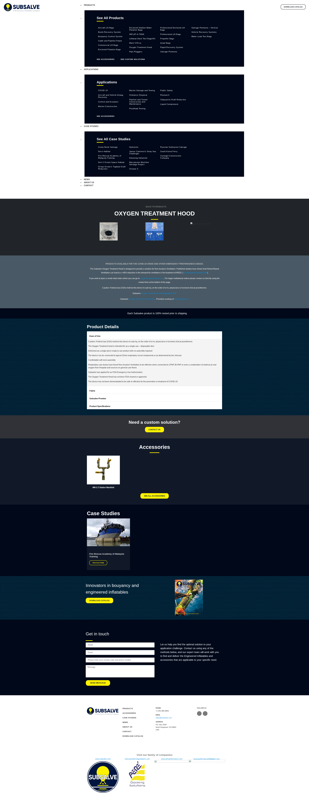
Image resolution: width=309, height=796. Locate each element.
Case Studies (91, 126)
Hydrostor (134, 147)
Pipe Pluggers (135, 52)
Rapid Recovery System (171, 47)
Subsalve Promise (97, 399)
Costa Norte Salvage (108, 147)
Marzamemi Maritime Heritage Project (139, 163)
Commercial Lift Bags (108, 45)
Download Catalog (133, 736)
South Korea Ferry (169, 151)
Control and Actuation (108, 102)
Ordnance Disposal (138, 95)
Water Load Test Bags (201, 36)
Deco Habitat (104, 151)
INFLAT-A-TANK (136, 34)
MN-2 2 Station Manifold (103, 487)
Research (164, 95)
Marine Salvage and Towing (142, 90)
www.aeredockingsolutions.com (137, 759)
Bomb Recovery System (109, 32)
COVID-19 (103, 90)
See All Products (110, 18)
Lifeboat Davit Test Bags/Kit (142, 39)
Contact (88, 185)
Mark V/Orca (135, 43)
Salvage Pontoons (168, 52)
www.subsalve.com (103, 759)
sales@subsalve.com (164, 718)
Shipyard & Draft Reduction (173, 100)
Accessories (129, 713)
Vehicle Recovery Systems (204, 32)
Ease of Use (94, 336)
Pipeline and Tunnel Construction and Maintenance (138, 102)
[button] (154, 242)
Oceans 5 (133, 169)
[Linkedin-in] (199, 713)
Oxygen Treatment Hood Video (142, 299)
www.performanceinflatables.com (206, 759)
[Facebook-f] (205, 713)
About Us (89, 182)
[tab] (154, 335)
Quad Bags (165, 43)
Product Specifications (99, 406)
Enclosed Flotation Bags (109, 49)
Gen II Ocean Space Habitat (111, 162)
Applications (91, 69)
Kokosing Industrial (138, 158)
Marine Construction (107, 106)
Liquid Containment (169, 104)
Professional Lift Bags (170, 34)
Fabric (92, 391)
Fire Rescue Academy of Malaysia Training (109, 157)
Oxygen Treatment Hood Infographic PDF (158, 293)
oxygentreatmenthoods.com (152, 278)
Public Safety (166, 90)
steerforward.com (181, 299)
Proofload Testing (137, 109)
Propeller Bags (167, 39)
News (87, 179)
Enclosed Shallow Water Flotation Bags (140, 29)
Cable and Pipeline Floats (110, 41)
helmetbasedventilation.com (195, 273)
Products (89, 5)
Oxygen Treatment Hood (140, 47)
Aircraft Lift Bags (106, 28)
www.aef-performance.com (171, 759)
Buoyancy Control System (110, 36)
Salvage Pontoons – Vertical (204, 28)
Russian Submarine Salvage (173, 147)
